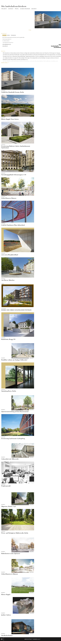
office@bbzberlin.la (7, 44)
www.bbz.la (5, 45)
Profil (17, 8)
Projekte (4, 8)
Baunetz (34, 8)
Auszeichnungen (25, 8)
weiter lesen (4, 62)
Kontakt (10, 8)
